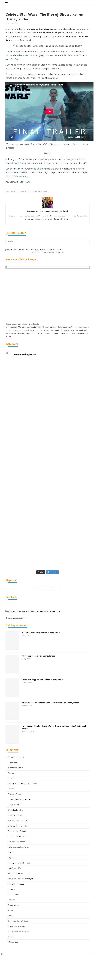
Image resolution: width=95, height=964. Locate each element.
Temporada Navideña (16, 926)
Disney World (13, 805)
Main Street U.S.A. (15, 868)
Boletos (11, 773)
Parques (11, 889)
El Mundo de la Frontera (17, 831)
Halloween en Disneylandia (18, 847)
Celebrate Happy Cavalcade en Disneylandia (42, 679)
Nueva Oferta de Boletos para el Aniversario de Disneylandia (50, 703)
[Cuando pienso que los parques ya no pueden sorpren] (26, 468)
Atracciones (13, 762)
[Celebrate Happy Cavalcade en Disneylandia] (12, 687)
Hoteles (11, 852)
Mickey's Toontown (15, 873)
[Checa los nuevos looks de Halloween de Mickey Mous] (26, 554)
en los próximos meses (16, 176)
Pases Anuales (14, 894)
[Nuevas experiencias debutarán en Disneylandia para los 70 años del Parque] (12, 734)
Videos (11, 937)
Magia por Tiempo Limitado (19, 863)
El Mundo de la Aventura (17, 820)
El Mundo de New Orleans (18, 836)
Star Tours (11, 191)
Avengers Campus (15, 768)
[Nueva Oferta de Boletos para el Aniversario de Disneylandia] (12, 711)
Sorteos (11, 916)
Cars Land (12, 778)
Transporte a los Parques (18, 931)
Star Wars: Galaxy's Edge (18, 921)
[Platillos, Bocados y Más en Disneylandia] (12, 640)
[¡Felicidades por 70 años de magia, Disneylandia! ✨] (69, 378)
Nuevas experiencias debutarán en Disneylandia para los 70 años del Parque (54, 727)
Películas (11, 900)
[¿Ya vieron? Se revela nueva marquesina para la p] (69, 440)
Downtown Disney (15, 815)
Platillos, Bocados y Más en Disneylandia (41, 632)
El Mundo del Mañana (16, 842)
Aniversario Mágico (16, 757)
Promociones (13, 905)
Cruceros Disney (14, 794)
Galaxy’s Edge (18, 163)
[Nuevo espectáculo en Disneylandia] (12, 664)
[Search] (88, 3)
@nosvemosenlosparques (16, 618)
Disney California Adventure (19, 799)
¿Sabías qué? (13, 942)
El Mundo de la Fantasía (17, 826)
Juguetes (11, 857)
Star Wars (15, 59)
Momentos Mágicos (16, 884)
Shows (10, 910)
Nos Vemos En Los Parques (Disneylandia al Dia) (47, 211)
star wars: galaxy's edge (38, 191)
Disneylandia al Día (15, 810)
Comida (11, 789)
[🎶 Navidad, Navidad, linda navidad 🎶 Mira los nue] (26, 368)
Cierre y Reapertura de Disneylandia (22, 783)
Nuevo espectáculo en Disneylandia (38, 656)
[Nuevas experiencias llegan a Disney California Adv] (69, 552)
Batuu (41, 144)
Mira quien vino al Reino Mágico (20, 879)
